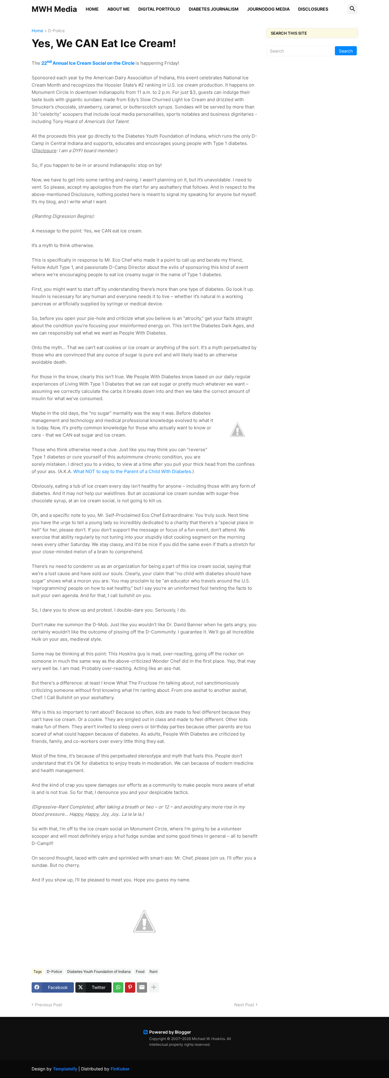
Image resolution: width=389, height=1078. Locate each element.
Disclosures (313, 9)
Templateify (65, 1068)
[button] (352, 9)
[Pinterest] (130, 987)
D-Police (56, 31)
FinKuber (120, 1068)
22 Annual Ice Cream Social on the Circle (88, 63)
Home (92, 9)
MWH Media (54, 9)
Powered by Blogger (170, 1032)
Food (140, 971)
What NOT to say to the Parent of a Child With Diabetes (132, 471)
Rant (153, 971)
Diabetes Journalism (214, 9)
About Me (118, 9)
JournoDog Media (268, 9)
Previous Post (48, 1004)
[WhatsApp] (118, 987)
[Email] (142, 987)
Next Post (244, 1004)
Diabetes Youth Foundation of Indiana (99, 971)
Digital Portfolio (159, 9)
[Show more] (154, 987)
